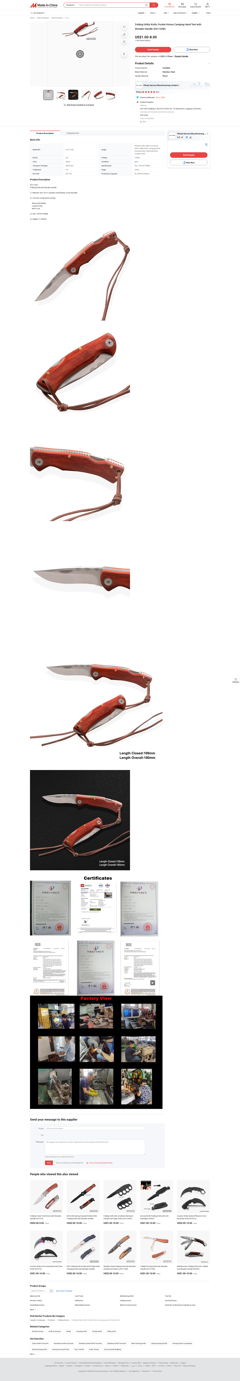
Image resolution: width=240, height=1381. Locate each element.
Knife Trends (94, 1349)
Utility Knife (111, 1331)
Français (87, 1366)
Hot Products (58, 1363)
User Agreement (134, 1371)
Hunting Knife (81, 1331)
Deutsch (115, 1366)
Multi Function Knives (128, 1305)
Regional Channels (149, 1363)
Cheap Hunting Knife (159, 1343)
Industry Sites (136, 1363)
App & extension (179, 13)
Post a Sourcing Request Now (99, 1163)
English (61, 1366)
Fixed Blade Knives (37, 1305)
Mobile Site (174, 1363)
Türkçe (169, 1366)
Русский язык (97, 1366)
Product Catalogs (65, 1291)
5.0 (179, 137)
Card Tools (79, 1296)
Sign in (207, 6)
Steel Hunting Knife (39, 1349)
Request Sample (181, 56)
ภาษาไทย (161, 1366)
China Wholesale (110, 1363)
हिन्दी (153, 1366)
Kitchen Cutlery (36, 1300)
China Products (71, 1363)
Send (49, 1163)
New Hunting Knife (138, 1343)
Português (78, 1366)
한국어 (140, 1366)
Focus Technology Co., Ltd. (103, 1371)
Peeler (68, 1331)
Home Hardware (57, 18)
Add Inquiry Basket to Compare (80, 104)
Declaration (146, 1371)
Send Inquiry (153, 49)
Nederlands (125, 1366)
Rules (208, 13)
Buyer (152, 13)
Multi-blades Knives (82, 1305)
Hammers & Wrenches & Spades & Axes (180, 1305)
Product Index (163, 1363)
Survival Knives (171, 1300)
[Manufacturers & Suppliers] (43, 5)
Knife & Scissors (55, 1331)
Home (32, 18)
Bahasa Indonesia (189, 1366)
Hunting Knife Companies (182, 1343)
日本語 (147, 1366)
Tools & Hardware (43, 18)
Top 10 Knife (79, 1349)
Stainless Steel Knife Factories (90, 1343)
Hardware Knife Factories (64, 1343)
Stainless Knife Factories (116, 1343)
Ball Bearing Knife (127, 1296)
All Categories (38, 13)
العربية (133, 1366)
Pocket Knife (97, 1331)
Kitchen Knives (37, 1331)
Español (69, 1366)
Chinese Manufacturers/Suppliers (90, 1363)
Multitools (79, 1300)
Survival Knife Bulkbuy (112, 1349)
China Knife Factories (40, 1343)
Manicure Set (35, 1296)
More (32, 1354)
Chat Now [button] (193, 49)
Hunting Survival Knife (60, 1349)
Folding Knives (125, 1300)
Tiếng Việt (177, 1366)
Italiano (107, 1366)
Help (165, 13)
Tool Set (168, 1296)
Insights (183, 1363)
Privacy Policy (157, 1371)
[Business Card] (206, 144)
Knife (67, 18)
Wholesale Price (123, 1363)
